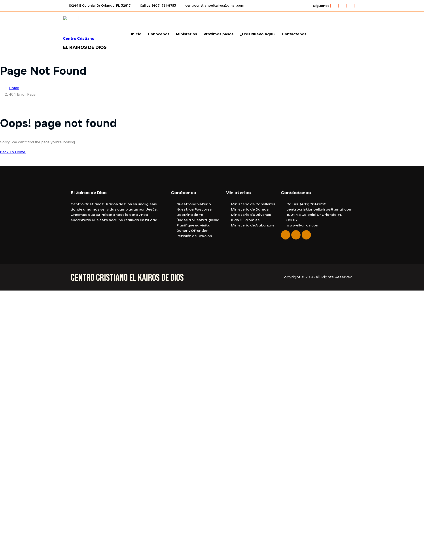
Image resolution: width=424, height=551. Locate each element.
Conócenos (158, 34)
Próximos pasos (218, 34)
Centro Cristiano (78, 38)
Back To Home (13, 152)
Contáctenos (294, 34)
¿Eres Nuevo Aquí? (257, 34)
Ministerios (186, 34)
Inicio (136, 34)
